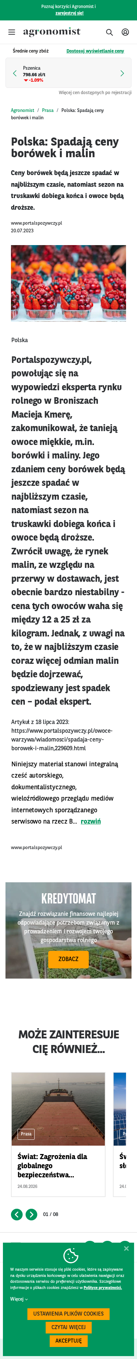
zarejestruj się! (70, 13)
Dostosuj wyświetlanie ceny (95, 51)
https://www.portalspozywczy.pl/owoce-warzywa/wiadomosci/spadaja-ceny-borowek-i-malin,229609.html (62, 740)
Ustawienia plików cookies (68, 1314)
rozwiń (91, 821)
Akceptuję (69, 1341)
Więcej (16, 1299)
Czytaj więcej (69, 1328)
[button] (11, 32)
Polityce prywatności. (103, 1288)
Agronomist (22, 110)
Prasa (48, 110)
